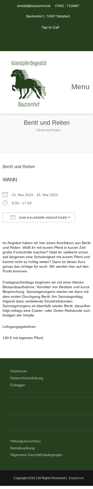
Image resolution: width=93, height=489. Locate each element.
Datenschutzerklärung (26, 378)
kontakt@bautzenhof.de (34, 6)
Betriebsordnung (22, 448)
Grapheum (76, 478)
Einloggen (17, 385)
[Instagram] (52, 41)
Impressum (18, 371)
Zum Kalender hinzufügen (42, 217)
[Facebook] (41, 41)
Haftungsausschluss (25, 441)
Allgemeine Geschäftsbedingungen (36, 455)
